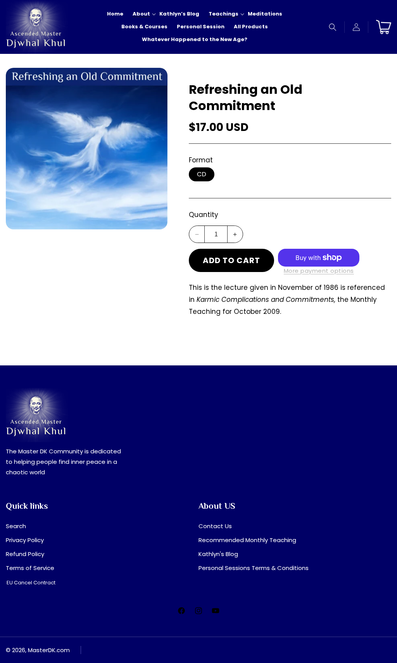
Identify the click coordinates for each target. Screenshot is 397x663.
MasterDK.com (49, 650)
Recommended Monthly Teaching (247, 540)
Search (16, 526)
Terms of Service (30, 568)
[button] (333, 27)
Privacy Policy (25, 540)
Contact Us (215, 526)
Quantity (203, 214)
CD (201, 174)
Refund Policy (25, 554)
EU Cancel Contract (31, 582)
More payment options (319, 271)
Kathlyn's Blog (218, 554)
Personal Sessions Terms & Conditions (253, 568)
